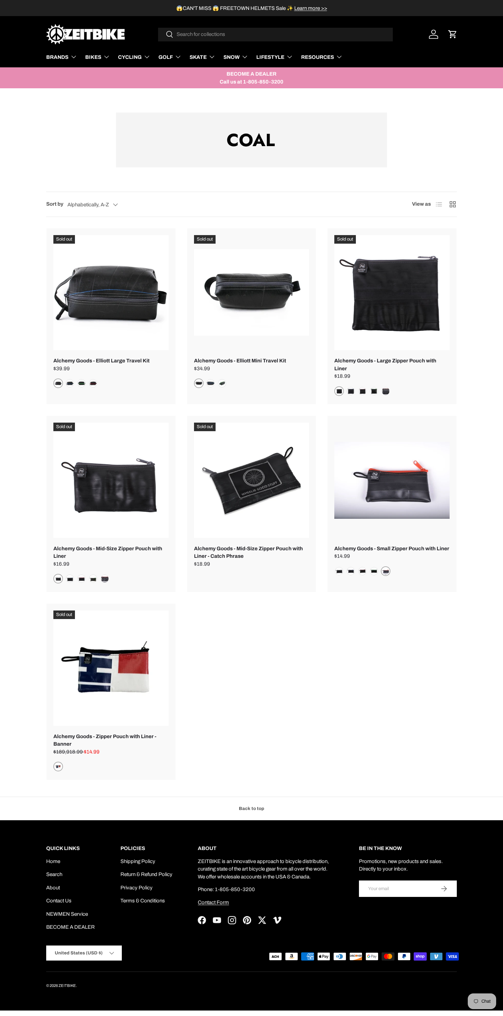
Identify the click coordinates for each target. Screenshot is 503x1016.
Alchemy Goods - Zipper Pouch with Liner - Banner (104, 740)
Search (54, 874)
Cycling (130, 57)
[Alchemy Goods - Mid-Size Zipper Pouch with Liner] (111, 480)
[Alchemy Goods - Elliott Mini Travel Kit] (251, 292)
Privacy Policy (136, 887)
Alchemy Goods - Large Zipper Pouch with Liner (385, 364)
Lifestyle (270, 57)
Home (53, 861)
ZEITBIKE (67, 985)
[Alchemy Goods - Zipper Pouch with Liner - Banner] (111, 668)
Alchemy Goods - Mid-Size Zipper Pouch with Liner (107, 552)
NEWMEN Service (67, 914)
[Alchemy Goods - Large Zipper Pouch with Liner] (392, 292)
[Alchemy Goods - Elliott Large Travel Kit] (111, 292)
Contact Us (59, 900)
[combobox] (275, 34)
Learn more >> (310, 8)
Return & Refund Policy (146, 874)
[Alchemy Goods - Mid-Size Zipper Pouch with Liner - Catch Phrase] (251, 480)
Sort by (54, 204)
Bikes (93, 57)
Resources (317, 57)
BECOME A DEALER (70, 927)
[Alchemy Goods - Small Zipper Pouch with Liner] (392, 480)
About (53, 887)
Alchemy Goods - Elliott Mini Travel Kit (240, 360)
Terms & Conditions (142, 900)
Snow (231, 57)
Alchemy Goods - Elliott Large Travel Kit (101, 360)
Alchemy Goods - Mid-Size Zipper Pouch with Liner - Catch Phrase (248, 552)
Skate (198, 57)
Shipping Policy (137, 861)
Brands (57, 57)
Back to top (251, 808)
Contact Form (213, 902)
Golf (165, 57)
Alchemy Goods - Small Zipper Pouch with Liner (391, 548)
